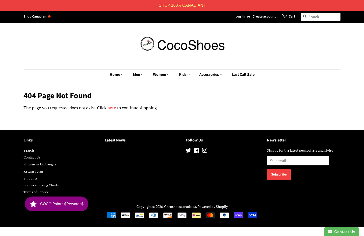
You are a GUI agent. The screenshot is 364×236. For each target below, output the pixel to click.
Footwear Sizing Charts (41, 185)
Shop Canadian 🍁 (37, 16)
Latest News (115, 140)
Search (29, 150)
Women (160, 74)
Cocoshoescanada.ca (180, 206)
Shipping (30, 178)
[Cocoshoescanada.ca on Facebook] (196, 151)
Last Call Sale (243, 74)
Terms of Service (36, 192)
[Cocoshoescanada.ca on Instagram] (204, 151)
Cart (292, 16)
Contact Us (32, 157)
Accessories (209, 74)
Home (115, 74)
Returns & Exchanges (40, 164)
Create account (264, 16)
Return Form (33, 171)
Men (137, 74)
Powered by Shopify (213, 206)
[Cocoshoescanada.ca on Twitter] (188, 151)
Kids (183, 74)
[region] (182, 5)
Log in (240, 16)
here (111, 108)
